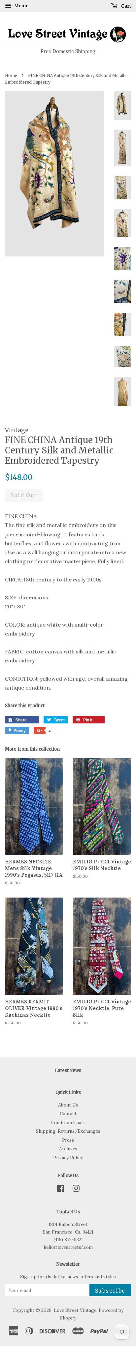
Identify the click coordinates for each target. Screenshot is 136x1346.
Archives (68, 1149)
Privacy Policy (68, 1158)
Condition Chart (68, 1122)
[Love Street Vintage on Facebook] (60, 1190)
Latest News (68, 1070)
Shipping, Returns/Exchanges (68, 1131)
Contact (68, 1113)
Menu (20, 6)
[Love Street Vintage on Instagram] (76, 1190)
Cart (125, 6)
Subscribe (110, 1290)
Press (68, 1140)
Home (11, 75)
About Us (68, 1105)
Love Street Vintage (75, 1310)
